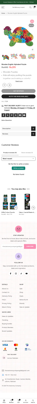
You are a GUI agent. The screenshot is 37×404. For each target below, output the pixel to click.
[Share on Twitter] (8, 115)
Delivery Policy (7, 296)
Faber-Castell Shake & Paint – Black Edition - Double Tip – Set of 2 (27, 212)
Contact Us (5, 292)
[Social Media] (10, 273)
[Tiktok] (21, 273)
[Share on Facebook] (3, 115)
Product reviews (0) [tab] (10, 152)
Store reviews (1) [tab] (27, 152)
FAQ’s (4, 300)
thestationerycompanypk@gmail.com (17, 370)
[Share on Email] (24, 115)
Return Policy (6, 307)
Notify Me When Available (18, 96)
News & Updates (7, 316)
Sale (21, 289)
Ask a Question (6, 120)
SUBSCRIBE (29, 246)
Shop (21, 292)
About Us (5, 289)
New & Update (24, 307)
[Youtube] (26, 273)
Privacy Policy (6, 303)
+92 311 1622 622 (10, 375)
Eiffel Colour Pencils (8, 212)
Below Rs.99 (24, 300)
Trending (5, 320)
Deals (21, 296)
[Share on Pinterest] (12, 115)
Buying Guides (7, 324)
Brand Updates (7, 331)
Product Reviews (7, 327)
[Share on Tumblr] (16, 115)
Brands (22, 303)
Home (3, 13)
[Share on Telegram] (20, 115)
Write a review (18, 168)
